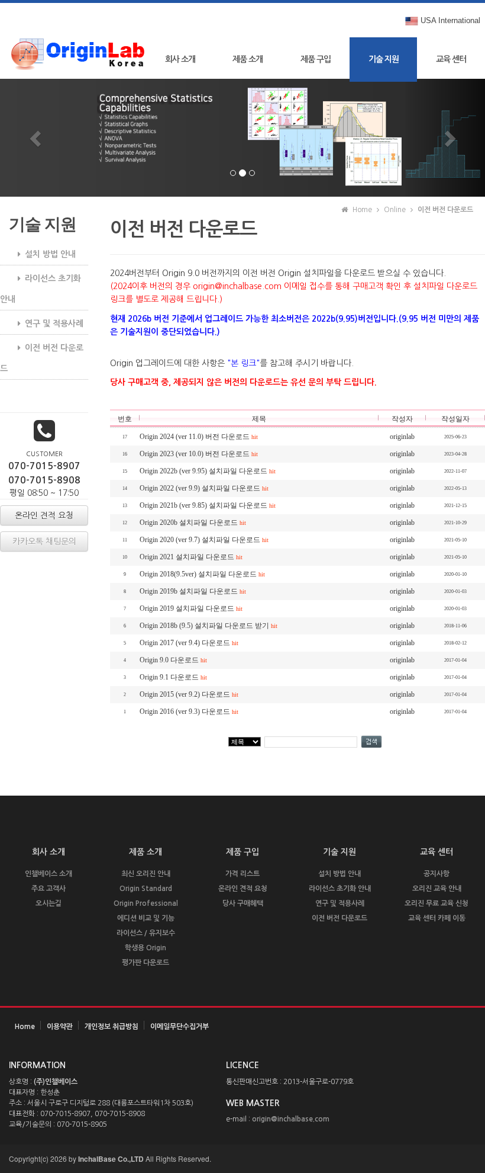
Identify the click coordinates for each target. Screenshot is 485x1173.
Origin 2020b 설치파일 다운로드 (193, 522)
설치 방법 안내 (50, 254)
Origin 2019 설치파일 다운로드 (191, 608)
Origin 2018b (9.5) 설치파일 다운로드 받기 (208, 625)
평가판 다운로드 (145, 962)
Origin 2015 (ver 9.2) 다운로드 (189, 694)
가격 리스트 (242, 873)
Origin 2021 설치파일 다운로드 (191, 557)
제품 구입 (315, 59)
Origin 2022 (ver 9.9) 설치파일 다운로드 (204, 488)
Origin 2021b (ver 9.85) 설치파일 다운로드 (208, 505)
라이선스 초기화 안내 (40, 288)
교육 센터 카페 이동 (436, 918)
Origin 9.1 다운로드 (173, 677)
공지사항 (436, 873)
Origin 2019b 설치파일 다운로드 (193, 591)
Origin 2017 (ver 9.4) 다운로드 (189, 643)
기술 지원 (383, 59)
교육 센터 (451, 59)
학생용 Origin (145, 947)
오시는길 (48, 903)
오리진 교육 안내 (436, 888)
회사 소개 (180, 59)
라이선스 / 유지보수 (146, 933)
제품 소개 (247, 59)
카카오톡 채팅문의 (44, 541)
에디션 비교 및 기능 (145, 918)
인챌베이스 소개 (48, 873)
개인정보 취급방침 (111, 1026)
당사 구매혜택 (242, 903)
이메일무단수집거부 (179, 1026)
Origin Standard (145, 888)
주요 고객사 (48, 888)
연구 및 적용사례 (54, 323)
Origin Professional (146, 903)
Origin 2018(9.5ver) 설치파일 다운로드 (202, 574)
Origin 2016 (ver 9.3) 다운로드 (189, 711)
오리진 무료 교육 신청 (436, 903)
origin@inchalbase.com (290, 1119)
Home (25, 1026)
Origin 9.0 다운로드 (173, 660)
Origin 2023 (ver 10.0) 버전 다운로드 (199, 454)
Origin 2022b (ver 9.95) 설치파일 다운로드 (208, 471)
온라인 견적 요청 (242, 888)
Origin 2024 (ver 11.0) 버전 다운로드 (199, 436)
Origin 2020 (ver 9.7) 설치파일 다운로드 (204, 540)
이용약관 (60, 1026)
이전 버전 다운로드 (41, 358)
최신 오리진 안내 (145, 873)
